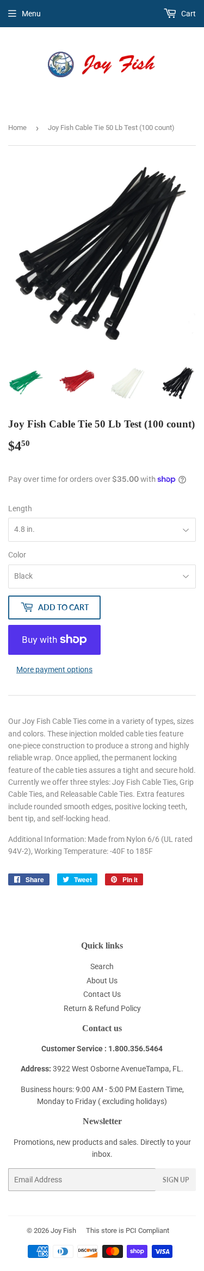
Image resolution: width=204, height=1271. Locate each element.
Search (102, 966)
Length (20, 508)
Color (17, 554)
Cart (188, 13)
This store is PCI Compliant (127, 1230)
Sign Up (176, 1180)
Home (17, 127)
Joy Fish (63, 1230)
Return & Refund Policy (102, 1008)
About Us (102, 980)
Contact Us (102, 994)
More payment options (54, 669)
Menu (31, 13)
